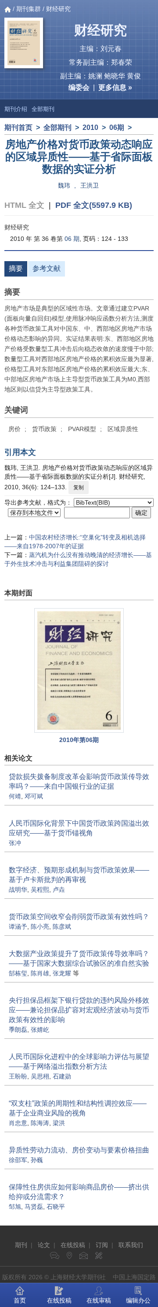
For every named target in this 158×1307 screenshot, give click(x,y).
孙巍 (37, 1159)
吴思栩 (40, 1076)
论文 (44, 1244)
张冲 (15, 842)
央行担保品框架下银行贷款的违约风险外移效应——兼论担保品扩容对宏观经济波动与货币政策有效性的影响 (79, 1010)
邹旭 (15, 1206)
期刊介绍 (15, 109)
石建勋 (62, 1076)
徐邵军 (18, 1159)
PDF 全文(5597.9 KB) (93, 205)
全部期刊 (43, 109)
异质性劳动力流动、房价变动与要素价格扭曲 (79, 1150)
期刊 (21, 1244)
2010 (90, 127)
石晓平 (56, 1206)
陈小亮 (40, 926)
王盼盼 (18, 1076)
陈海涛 (40, 1122)
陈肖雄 (40, 973)
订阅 (102, 1244)
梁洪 (59, 1122)
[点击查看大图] (79, 670)
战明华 (18, 889)
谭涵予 (18, 926)
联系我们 (130, 1244)
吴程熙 (40, 889)
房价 (14, 428)
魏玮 (64, 185)
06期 (116, 127)
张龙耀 (62, 973)
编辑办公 (138, 1300)
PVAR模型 (82, 428)
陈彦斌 (62, 926)
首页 (20, 1300)
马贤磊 (34, 1206)
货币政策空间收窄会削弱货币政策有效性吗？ (79, 916)
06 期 (72, 238)
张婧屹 (40, 1029)
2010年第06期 (79, 739)
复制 (78, 487)
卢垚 (59, 889)
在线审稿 (98, 1300)
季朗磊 (18, 1029)
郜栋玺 (18, 973)
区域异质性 (123, 428)
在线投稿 (73, 1244)
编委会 (79, 87)
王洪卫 (89, 185)
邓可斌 (34, 796)
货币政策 (44, 428)
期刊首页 (18, 127)
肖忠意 (18, 1122)
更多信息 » (115, 87)
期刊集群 (28, 8)
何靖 (15, 796)
